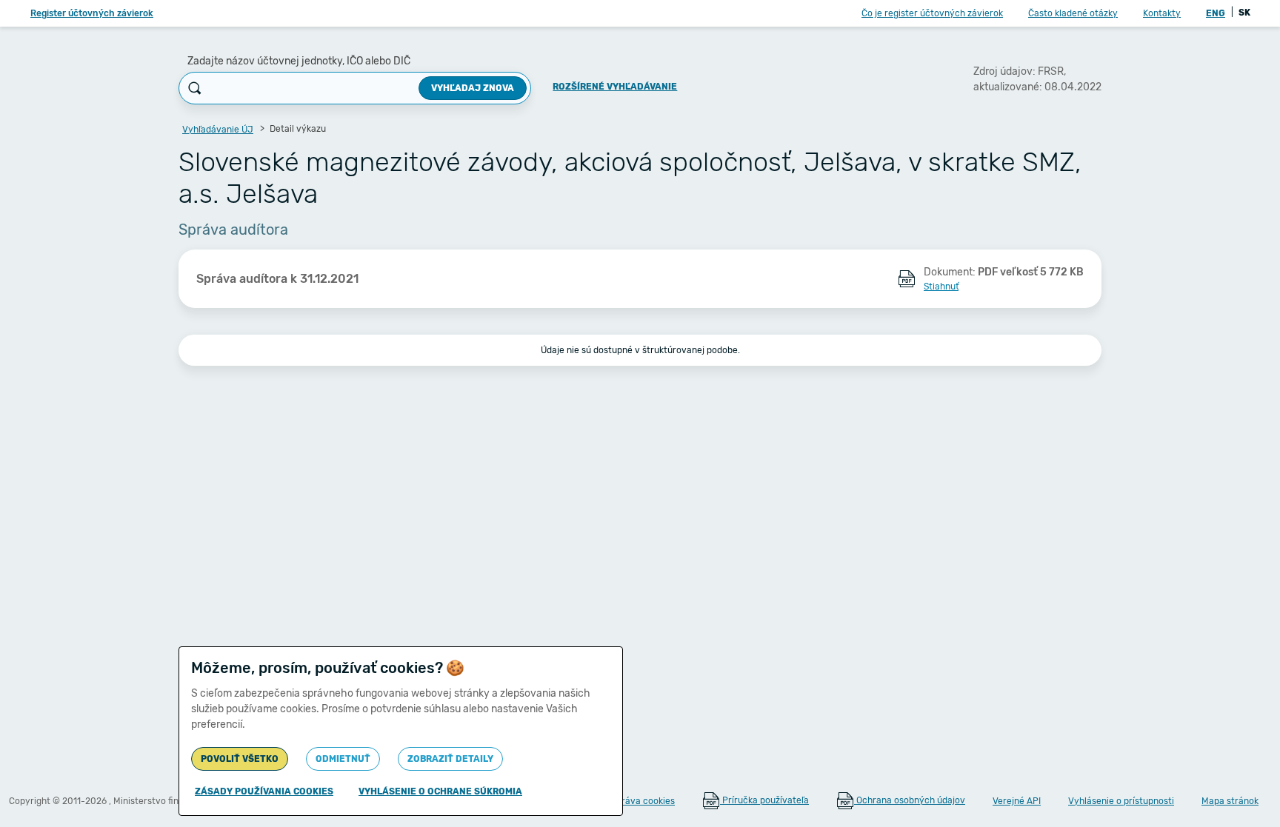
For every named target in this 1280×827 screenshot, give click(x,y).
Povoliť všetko (240, 759)
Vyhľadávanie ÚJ (217, 129)
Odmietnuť (343, 759)
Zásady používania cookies (264, 791)
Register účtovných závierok (91, 13)
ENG (1215, 13)
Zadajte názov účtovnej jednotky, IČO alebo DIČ (298, 61)
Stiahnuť (941, 286)
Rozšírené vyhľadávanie (615, 86)
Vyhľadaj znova (472, 88)
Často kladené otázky (1073, 13)
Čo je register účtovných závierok (932, 13)
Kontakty (1162, 13)
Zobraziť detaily (450, 759)
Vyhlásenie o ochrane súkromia (440, 791)
